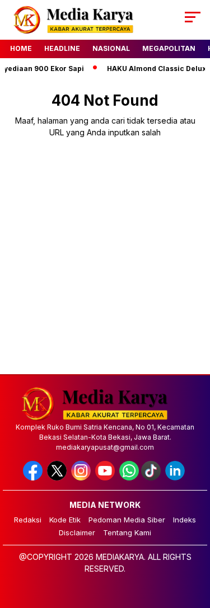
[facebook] (34, 478)
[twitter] (58, 478)
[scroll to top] (194, 543)
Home (21, 48)
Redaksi (27, 519)
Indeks (184, 519)
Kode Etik (65, 519)
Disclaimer (77, 532)
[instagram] (82, 478)
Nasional (111, 48)
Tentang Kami (127, 532)
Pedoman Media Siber (126, 519)
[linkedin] (176, 478)
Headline (62, 48)
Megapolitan (168, 48)
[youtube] (106, 478)
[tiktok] (152, 478)
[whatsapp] (129, 478)
